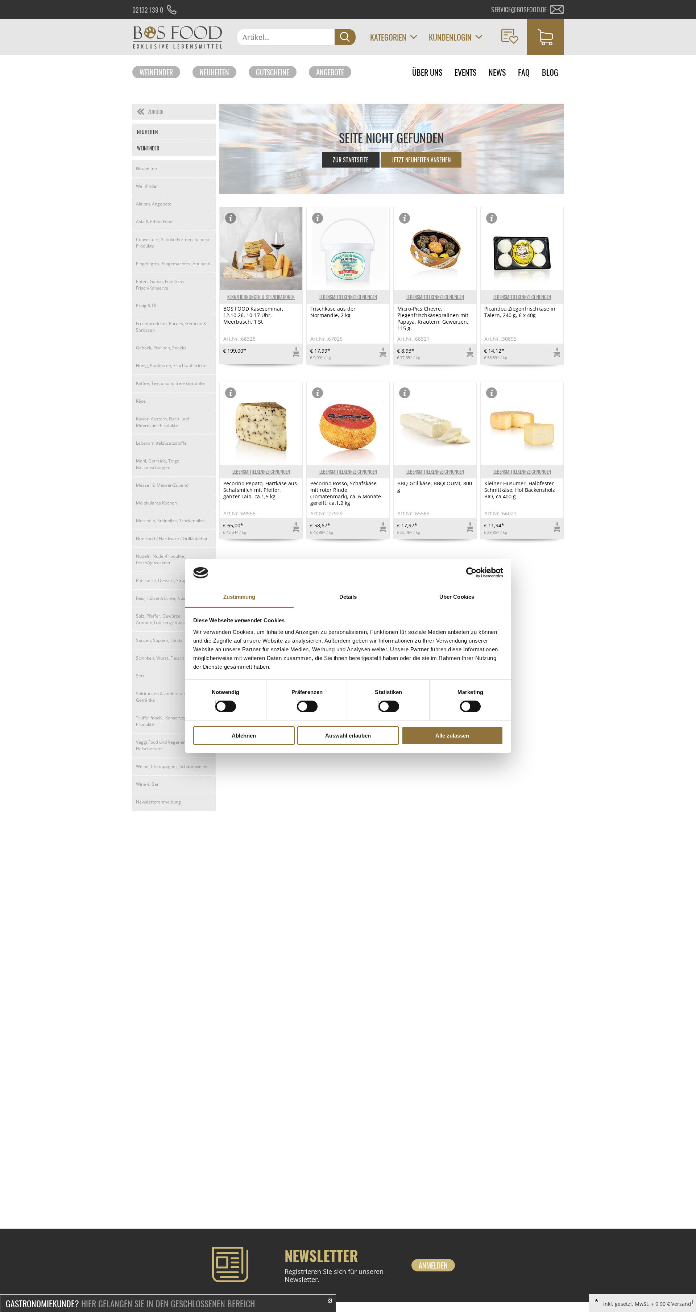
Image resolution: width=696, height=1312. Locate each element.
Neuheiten (214, 72)
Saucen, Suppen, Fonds (159, 640)
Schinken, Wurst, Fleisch (160, 658)
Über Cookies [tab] (456, 597)
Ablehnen (244, 735)
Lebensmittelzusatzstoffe (161, 443)
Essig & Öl (146, 306)
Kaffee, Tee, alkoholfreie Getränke (170, 383)
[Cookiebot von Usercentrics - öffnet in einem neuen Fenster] (471, 572)
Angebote (330, 72)
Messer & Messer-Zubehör (163, 485)
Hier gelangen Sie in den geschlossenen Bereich (130, 1303)
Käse (141, 401)
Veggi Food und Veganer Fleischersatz (160, 745)
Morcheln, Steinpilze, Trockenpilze (170, 521)
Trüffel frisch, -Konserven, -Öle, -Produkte (168, 721)
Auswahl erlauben (348, 735)
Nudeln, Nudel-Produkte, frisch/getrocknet (160, 559)
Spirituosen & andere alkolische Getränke (168, 696)
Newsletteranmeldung (158, 802)
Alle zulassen (452, 735)
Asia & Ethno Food (154, 222)
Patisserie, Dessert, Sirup (161, 580)
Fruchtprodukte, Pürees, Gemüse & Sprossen (171, 326)
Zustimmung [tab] (239, 597)
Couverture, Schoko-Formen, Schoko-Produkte (173, 242)
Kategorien (388, 37)
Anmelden (433, 1265)
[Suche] (345, 37)
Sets (140, 676)
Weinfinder (156, 72)
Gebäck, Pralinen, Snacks (161, 348)
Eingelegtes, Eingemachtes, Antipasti (173, 264)
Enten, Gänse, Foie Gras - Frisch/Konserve (161, 284)
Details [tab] (348, 597)
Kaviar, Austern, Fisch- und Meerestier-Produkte (162, 422)
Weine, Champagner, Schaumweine (172, 766)
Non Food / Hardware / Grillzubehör (172, 538)
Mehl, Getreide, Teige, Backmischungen (158, 464)
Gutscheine (272, 72)
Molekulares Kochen (156, 503)
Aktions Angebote (153, 204)
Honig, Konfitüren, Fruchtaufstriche (171, 365)
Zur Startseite (351, 159)
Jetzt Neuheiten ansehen (421, 159)
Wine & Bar (147, 784)
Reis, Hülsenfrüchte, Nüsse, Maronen (173, 598)
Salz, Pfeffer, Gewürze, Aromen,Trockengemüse (161, 619)
